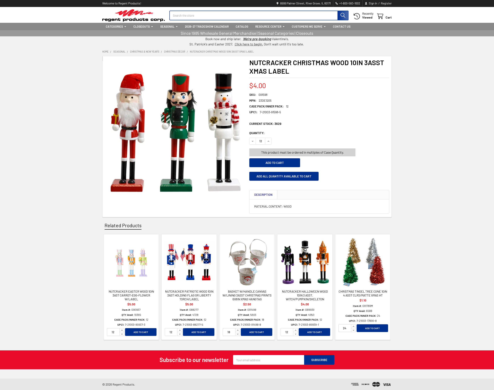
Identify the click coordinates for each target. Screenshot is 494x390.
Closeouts (141, 26)
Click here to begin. (249, 44)
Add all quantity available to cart (283, 176)
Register (386, 3)
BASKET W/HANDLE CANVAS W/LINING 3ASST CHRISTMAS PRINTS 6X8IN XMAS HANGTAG (247, 295)
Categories (114, 26)
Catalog (242, 26)
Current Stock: (265, 123)
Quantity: (278, 133)
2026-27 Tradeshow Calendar (207, 26)
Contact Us (341, 26)
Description (263, 194)
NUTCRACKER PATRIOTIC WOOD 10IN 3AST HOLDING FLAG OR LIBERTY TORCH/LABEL (189, 295)
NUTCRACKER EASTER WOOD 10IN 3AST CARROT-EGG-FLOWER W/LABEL (131, 295)
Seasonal (167, 26)
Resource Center (268, 26)
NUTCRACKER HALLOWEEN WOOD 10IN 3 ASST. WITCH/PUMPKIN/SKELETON (305, 295)
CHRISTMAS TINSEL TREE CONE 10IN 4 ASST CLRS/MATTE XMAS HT (363, 293)
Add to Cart (141, 332)
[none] (175, 133)
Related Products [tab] (123, 225)
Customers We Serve (307, 26)
